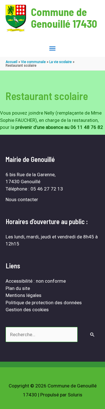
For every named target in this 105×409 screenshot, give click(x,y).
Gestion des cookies (27, 309)
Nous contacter (22, 199)
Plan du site (18, 288)
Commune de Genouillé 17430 (64, 17)
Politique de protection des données (44, 302)
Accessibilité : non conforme (36, 281)
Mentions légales (23, 295)
